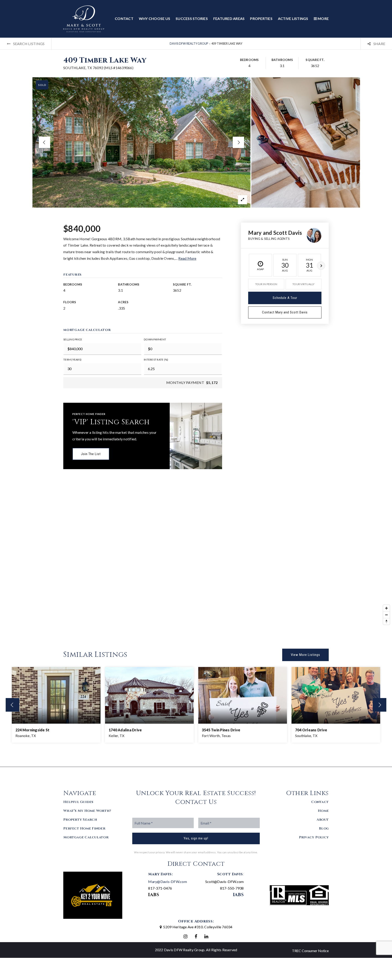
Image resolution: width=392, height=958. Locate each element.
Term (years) (72, 359)
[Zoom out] (386, 614)
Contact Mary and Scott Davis (285, 312)
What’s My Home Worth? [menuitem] (87, 810)
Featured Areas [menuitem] (229, 18)
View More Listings (305, 655)
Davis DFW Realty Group (189, 43)
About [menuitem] (323, 819)
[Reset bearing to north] (386, 621)
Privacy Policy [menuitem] (314, 837)
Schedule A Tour (285, 298)
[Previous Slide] (44, 142)
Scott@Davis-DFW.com (224, 881)
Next (321, 266)
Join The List (91, 454)
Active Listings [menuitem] (293, 18)
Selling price (72, 339)
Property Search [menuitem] (80, 819)
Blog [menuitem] (324, 828)
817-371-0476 (160, 888)
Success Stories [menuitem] (192, 18)
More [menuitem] (323, 18)
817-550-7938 (232, 888)
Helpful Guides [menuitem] (78, 802)
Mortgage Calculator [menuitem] (85, 837)
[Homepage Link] (83, 18)
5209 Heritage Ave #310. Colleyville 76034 (197, 927)
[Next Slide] (238, 142)
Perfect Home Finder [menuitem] (84, 828)
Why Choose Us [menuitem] (154, 18)
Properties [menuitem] (261, 18)
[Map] (196, 559)
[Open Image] (141, 142)
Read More (187, 258)
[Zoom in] (386, 608)
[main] (196, 402)
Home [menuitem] (323, 810)
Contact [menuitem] (124, 18)
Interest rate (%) (156, 359)
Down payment (155, 339)
